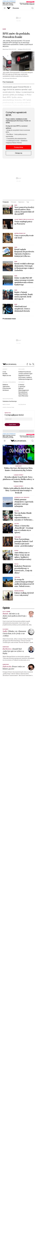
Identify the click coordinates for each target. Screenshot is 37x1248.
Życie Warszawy (23, 396)
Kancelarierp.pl (22, 392)
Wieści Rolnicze (23, 394)
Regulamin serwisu (24, 375)
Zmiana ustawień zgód (25, 373)
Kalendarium (22, 404)
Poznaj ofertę (18, 147)
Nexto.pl (20, 388)
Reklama (5, 384)
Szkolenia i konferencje (10, 401)
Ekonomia (16, 8)
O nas (4, 371)
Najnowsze (21, 202)
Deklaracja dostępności (25, 379)
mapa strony (6, 404)
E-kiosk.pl (21, 384)
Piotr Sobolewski (8, 82)
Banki (4, 29)
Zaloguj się (18, 153)
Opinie (6, 607)
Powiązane (6, 202)
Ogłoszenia (6, 386)
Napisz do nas (7, 375)
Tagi (27, 202)
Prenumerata (7, 388)
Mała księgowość (23, 390)
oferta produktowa (8, 407)
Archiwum (6, 390)
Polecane (13, 202)
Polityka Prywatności (24, 371)
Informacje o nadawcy (25, 377)
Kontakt (5, 373)
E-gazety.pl (21, 386)
